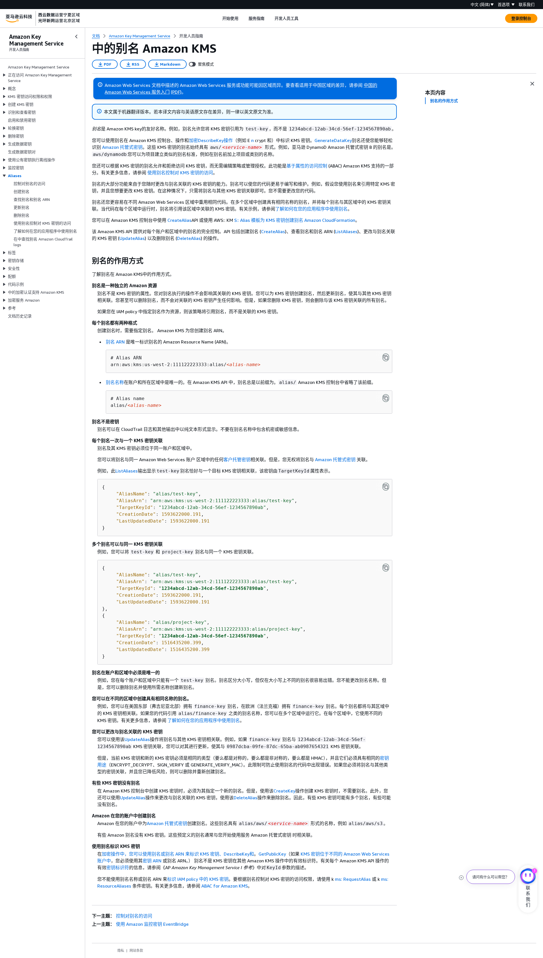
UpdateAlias (132, 238)
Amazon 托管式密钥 (122, 147)
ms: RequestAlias (353, 879)
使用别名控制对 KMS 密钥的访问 (180, 172)
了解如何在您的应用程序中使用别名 (311, 209)
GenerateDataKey (333, 140)
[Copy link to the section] (87, 261)
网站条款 (136, 950)
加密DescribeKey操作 (211, 140)
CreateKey (284, 791)
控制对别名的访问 (134, 916)
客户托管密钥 (237, 459)
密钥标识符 (117, 867)
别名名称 (115, 382)
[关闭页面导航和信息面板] (532, 83)
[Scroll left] (218, 18)
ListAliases (346, 231)
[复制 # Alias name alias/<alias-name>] (385, 398)
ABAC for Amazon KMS (224, 886)
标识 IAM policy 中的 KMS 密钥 (198, 879)
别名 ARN (115, 342)
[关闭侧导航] (76, 36)
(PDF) (176, 92)
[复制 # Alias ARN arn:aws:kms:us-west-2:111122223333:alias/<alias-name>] (385, 357)
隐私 (120, 950)
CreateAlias (179, 220)
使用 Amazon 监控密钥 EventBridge (152, 924)
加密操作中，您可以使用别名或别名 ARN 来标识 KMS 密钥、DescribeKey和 (178, 854)
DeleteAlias (189, 238)
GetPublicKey (272, 854)
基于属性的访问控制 (306, 166)
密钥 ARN (152, 861)
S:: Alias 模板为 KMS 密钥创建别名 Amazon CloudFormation (294, 220)
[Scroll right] (302, 18)
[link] (191, 36)
